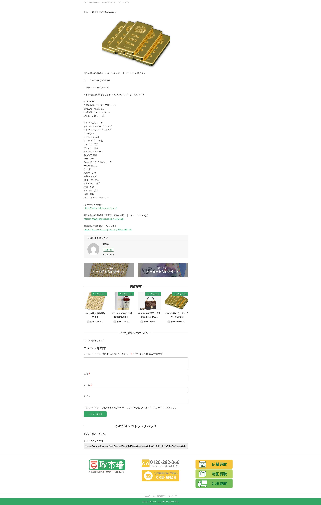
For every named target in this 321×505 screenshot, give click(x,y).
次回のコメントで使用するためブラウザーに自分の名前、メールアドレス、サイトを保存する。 (131, 407)
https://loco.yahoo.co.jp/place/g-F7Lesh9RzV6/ (108, 229)
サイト (87, 396)
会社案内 (147, 496)
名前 (87, 373)
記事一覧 (108, 249)
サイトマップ (172, 496)
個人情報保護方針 (158, 496)
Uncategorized (112, 12)
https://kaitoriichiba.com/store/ (100, 208)
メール (88, 385)
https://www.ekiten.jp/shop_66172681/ (104, 218)
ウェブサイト (109, 255)
